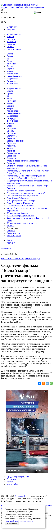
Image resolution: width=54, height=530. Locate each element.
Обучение (11, 143)
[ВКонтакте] (39, 383)
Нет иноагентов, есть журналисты (23, 196)
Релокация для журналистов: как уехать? (26, 193)
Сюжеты (11, 44)
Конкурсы (11, 146)
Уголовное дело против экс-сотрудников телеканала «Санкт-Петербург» (26, 177)
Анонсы (10, 46)
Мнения (10, 36)
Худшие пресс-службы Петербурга (23, 161)
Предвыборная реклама (18, 477)
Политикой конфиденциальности (19, 521)
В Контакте (12, 27)
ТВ (8, 59)
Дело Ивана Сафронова (18, 198)
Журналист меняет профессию (21, 191)
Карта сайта (12, 484)
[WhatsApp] (51, 383)
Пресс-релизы (13, 153)
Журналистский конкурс (18, 213)
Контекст (11, 243)
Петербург (11, 81)
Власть (10, 54)
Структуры (12, 136)
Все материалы (14, 49)
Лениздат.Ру (21, 496)
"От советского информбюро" (21, 205)
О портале (11, 479)
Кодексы (11, 151)
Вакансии (11, 156)
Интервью (11, 128)
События (11, 230)
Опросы (10, 131)
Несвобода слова (15, 76)
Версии (10, 69)
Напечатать (6, 258)
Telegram (11, 29)
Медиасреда (12, 78)
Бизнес (10, 66)
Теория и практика (15, 141)
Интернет (11, 64)
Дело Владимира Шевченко (20, 203)
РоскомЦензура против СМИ (20, 215)
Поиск (4, 12)
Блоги (9, 126)
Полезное (11, 39)
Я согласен (12, 524)
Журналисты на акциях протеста (22, 223)
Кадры (10, 71)
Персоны (11, 138)
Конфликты (12, 74)
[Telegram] (47, 383)
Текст (9, 240)
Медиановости (14, 34)
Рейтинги (11, 41)
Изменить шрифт (20, 258)
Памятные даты (14, 233)
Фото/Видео (12, 83)
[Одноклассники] (43, 383)
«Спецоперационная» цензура (21, 200)
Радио (9, 61)
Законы (10, 148)
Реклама (10, 482)
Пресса (10, 56)
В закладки (34, 258)
